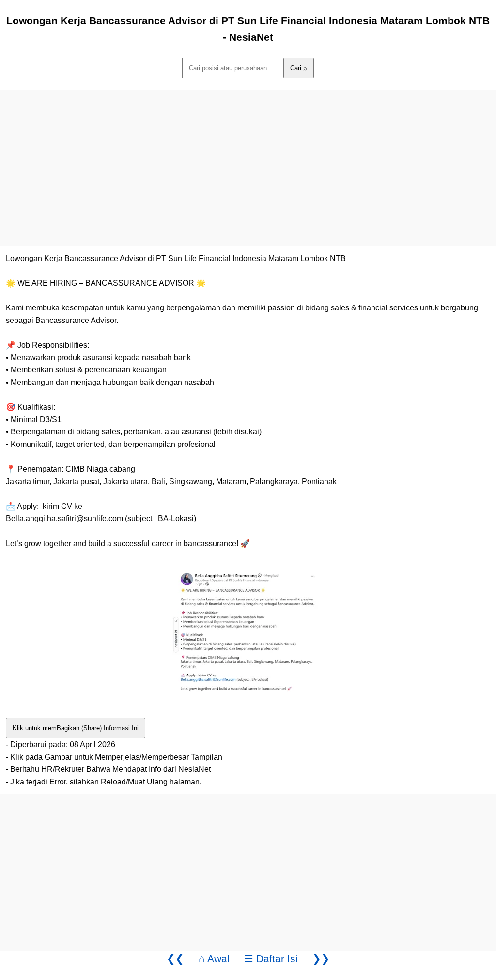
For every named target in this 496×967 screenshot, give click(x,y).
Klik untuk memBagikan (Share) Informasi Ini (76, 728)
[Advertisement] (248, 158)
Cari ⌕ (298, 68)
